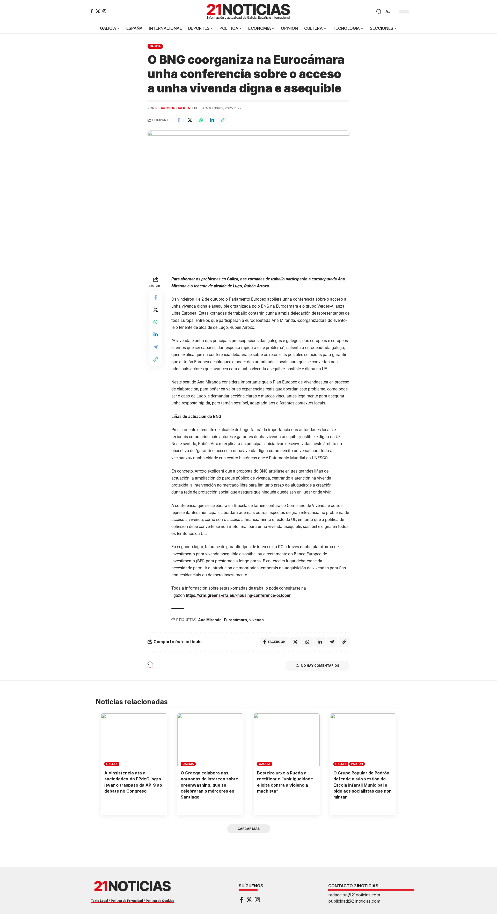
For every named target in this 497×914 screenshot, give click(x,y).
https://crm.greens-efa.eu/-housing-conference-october (238, 595)
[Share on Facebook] (178, 120)
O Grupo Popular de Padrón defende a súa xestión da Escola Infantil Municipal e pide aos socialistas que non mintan (362, 785)
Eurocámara (235, 620)
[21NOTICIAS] (248, 11)
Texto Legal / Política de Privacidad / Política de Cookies (132, 901)
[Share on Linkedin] (212, 120)
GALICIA (155, 46)
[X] (97, 11)
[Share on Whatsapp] (201, 120)
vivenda (256, 620)
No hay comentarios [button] (320, 666)
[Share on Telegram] (155, 346)
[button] (379, 11)
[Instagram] (104, 11)
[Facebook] (91, 11)
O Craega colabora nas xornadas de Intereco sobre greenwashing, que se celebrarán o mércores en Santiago (209, 785)
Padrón (357, 764)
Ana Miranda (210, 620)
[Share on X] (190, 120)
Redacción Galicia (172, 108)
